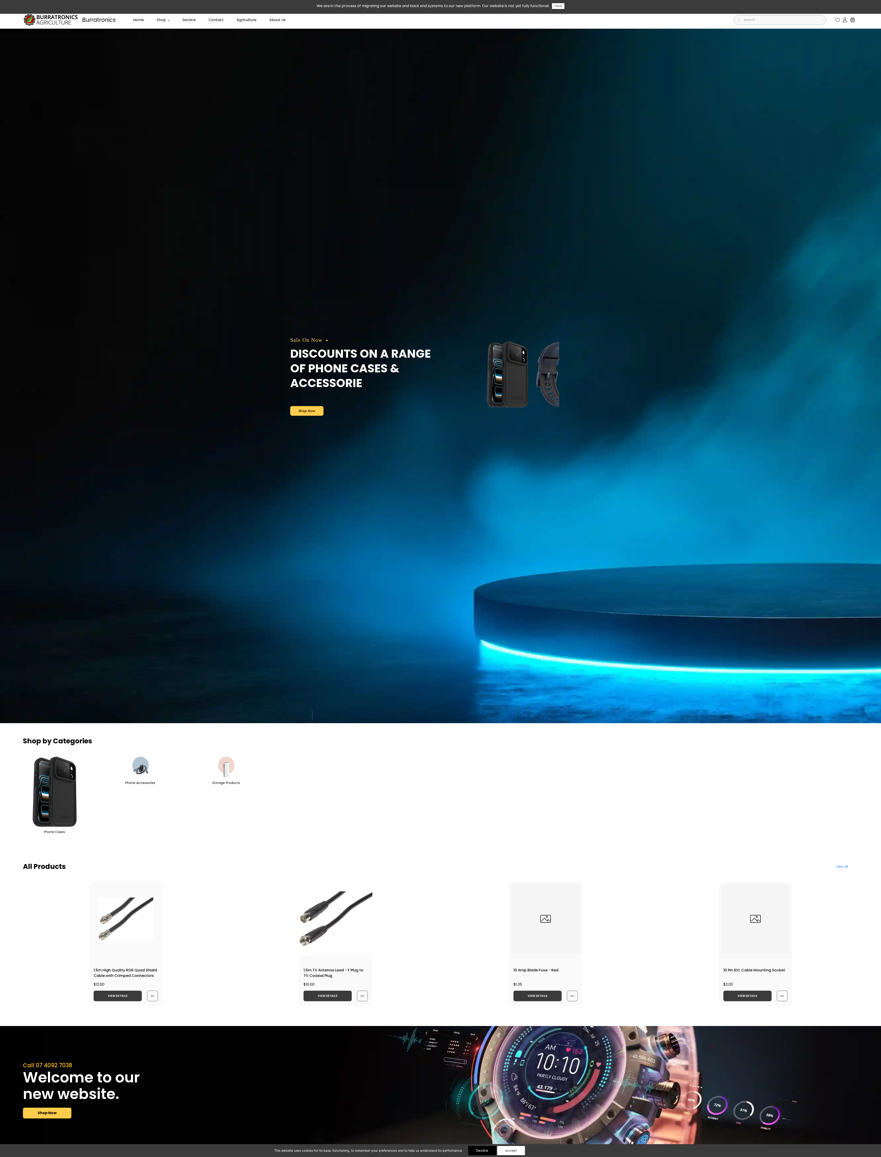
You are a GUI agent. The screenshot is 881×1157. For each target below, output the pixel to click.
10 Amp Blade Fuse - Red (535, 970)
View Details (118, 996)
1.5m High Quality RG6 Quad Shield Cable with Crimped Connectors (125, 972)
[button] (837, 20)
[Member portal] (845, 20)
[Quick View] (152, 996)
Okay (558, 6)
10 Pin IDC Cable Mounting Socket (754, 970)
